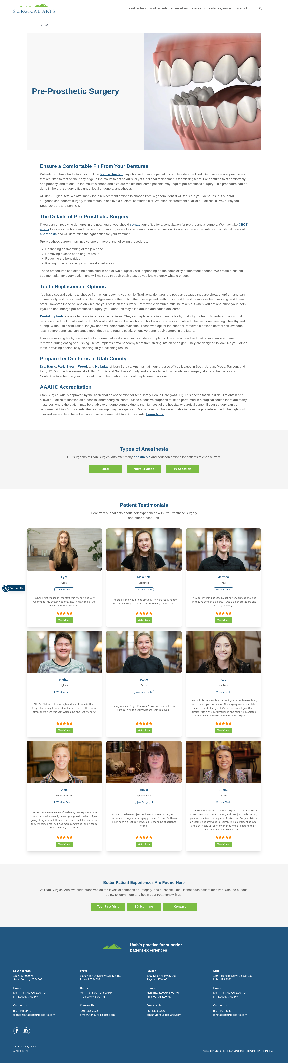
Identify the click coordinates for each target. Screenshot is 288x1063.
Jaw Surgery (144, 802)
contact (136, 224)
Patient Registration (220, 8)
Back (46, 24)
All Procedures (179, 8)
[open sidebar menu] (270, 8)
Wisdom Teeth (158, 8)
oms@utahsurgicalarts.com (97, 1015)
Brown (71, 366)
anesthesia (48, 234)
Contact (180, 906)
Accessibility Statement (213, 1050)
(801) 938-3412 (22, 1011)
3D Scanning (144, 906)
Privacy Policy (253, 1050)
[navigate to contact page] (6, 588)
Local (105, 469)
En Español (243, 8)
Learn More (155, 414)
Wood (82, 366)
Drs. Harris (48, 366)
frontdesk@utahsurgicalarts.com (34, 1015)
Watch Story (64, 620)
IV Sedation (182, 469)
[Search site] (260, 8)
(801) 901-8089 (222, 1011)
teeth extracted (111, 174)
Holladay (102, 366)
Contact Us (198, 8)
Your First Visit (108, 906)
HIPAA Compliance (235, 1050)
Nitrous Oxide (144, 469)
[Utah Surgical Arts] (34, 8)
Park (61, 366)
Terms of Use (268, 1050)
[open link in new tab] (16, 1030)
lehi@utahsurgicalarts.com (230, 1015)
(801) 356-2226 (89, 1011)
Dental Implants (137, 8)
